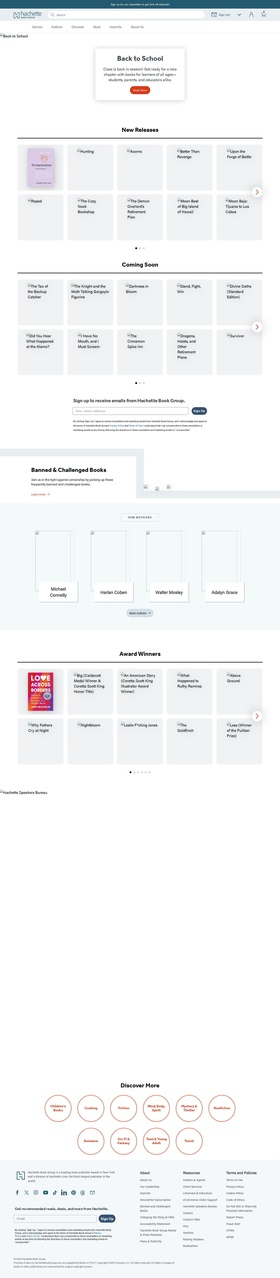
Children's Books (58, 1108)
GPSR (230, 1237)
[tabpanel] (140, 197)
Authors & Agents (194, 1180)
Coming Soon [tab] (140, 264)
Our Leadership (149, 1186)
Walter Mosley (169, 592)
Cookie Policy (234, 1193)
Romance (91, 1141)
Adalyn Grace (225, 592)
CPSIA (230, 1230)
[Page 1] (136, 248)
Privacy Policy (235, 1186)
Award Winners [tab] (140, 653)
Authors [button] (56, 27)
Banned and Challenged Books (155, 1208)
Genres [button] (37, 27)
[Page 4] (142, 772)
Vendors (188, 1232)
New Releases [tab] (140, 129)
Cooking (91, 1108)
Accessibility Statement (155, 1224)
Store (97, 27)
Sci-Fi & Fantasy (124, 1141)
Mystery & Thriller (189, 1108)
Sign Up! (224, 14)
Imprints (116, 27)
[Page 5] (146, 772)
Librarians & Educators (197, 1193)
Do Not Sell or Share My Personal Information (241, 1208)
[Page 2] (140, 248)
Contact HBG (191, 1219)
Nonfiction (222, 1108)
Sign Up (199, 411)
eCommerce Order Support (200, 1200)
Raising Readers (193, 1239)
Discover (78, 27)
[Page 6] (149, 772)
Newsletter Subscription (155, 1200)
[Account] (251, 14)
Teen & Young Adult (156, 1141)
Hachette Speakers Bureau (200, 1206)
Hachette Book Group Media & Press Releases (158, 1232)
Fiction (123, 1108)
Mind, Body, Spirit (156, 1108)
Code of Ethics (235, 1200)
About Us (146, 1180)
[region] (140, 192)
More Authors (137, 613)
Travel (189, 1141)
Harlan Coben (113, 592)
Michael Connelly (58, 592)
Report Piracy (234, 1217)
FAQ (185, 1226)
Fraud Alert (233, 1224)
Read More (140, 90)
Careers (188, 1213)
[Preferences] (239, 15)
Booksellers (190, 1246)
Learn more (38, 494)
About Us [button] (137, 27)
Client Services (192, 1186)
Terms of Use (234, 1180)
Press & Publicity (151, 1241)
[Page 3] (144, 248)
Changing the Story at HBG (157, 1217)
